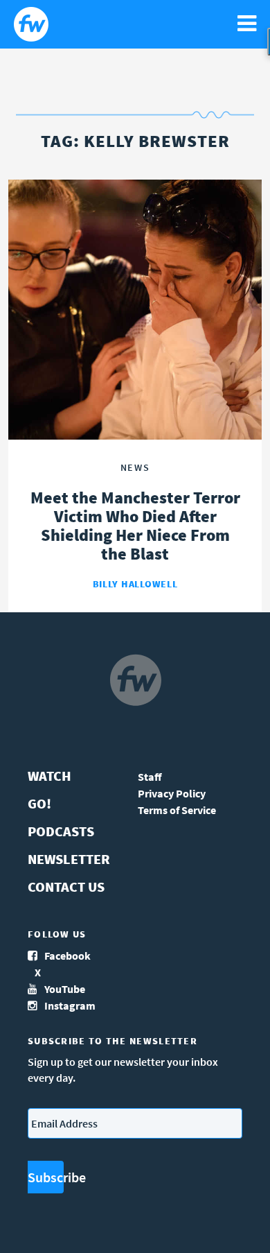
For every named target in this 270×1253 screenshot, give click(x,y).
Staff (150, 777)
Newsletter (69, 858)
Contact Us (66, 886)
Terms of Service (177, 810)
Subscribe (46, 1177)
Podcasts (61, 831)
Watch (49, 775)
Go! (39, 803)
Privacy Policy (172, 793)
